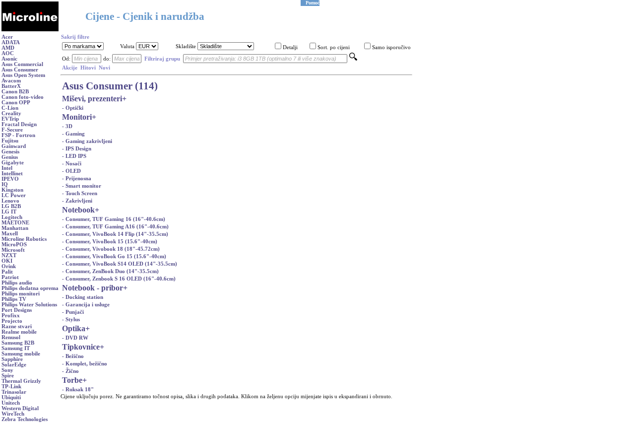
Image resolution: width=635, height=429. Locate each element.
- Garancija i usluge (86, 304)
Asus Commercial (22, 64)
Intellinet (12, 173)
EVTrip (10, 119)
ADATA (10, 42)
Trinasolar (13, 392)
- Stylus (71, 319)
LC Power (13, 195)
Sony (7, 370)
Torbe (72, 380)
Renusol (10, 337)
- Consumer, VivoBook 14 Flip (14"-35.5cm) (115, 234)
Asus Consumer (19, 69)
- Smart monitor (81, 186)
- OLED (71, 171)
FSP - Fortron (18, 135)
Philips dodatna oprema (30, 288)
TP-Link (11, 386)
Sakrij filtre (75, 37)
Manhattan (14, 228)
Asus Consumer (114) (110, 86)
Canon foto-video (22, 97)
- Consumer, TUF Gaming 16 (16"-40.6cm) (113, 219)
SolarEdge (13, 364)
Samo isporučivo (391, 47)
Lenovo (10, 201)
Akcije (69, 68)
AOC (7, 53)
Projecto (11, 321)
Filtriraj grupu (162, 59)
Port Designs (16, 310)
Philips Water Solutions (29, 304)
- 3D (67, 126)
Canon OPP (15, 102)
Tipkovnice (81, 347)
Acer (7, 37)
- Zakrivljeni (77, 201)
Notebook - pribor (92, 288)
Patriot (10, 277)
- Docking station (82, 297)
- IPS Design (76, 148)
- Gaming (73, 134)
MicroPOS (14, 244)
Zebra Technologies (24, 419)
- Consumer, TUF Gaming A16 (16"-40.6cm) (115, 226)
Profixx (10, 315)
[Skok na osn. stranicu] (30, 29)
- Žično (70, 371)
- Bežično (73, 356)
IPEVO (10, 179)
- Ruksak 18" (78, 389)
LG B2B (11, 206)
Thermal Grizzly (21, 381)
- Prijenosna (76, 178)
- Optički (72, 108)
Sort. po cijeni (334, 47)
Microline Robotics (24, 239)
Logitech (11, 217)
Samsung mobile (20, 354)
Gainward (13, 146)
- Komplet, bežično (84, 363)
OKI (6, 261)
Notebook (78, 210)
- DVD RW (75, 338)
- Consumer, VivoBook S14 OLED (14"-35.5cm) (119, 264)
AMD (7, 48)
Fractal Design (19, 124)
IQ (4, 184)
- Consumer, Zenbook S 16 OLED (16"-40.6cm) (119, 279)
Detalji (290, 47)
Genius (9, 157)
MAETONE (15, 222)
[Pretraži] (353, 59)
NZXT (8, 255)
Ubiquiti (11, 397)
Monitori (77, 117)
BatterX (11, 86)
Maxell (9, 233)
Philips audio (16, 283)
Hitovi (88, 68)
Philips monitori (20, 293)
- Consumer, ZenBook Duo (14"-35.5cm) (110, 271)
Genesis (10, 151)
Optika (73, 328)
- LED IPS (74, 156)
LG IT (8, 211)
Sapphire (12, 359)
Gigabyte (12, 162)
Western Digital (20, 408)
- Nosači (71, 163)
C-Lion (9, 108)
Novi (104, 68)
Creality (11, 113)
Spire (7, 375)
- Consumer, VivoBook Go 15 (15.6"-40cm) (114, 256)
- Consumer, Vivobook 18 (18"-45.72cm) (111, 249)
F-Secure (12, 130)
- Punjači (73, 312)
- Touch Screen (79, 193)
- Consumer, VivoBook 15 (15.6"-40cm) (109, 241)
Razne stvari (16, 326)
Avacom (11, 80)
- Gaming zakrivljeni (87, 141)
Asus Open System (23, 75)
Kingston (12, 190)
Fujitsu (9, 140)
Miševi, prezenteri (92, 98)
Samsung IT (15, 348)
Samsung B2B (17, 343)
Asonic (9, 59)
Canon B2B (15, 91)
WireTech (12, 414)
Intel (6, 168)
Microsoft (13, 250)
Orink (8, 266)
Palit (7, 272)
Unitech (10, 403)
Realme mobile (19, 332)
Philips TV (13, 299)
